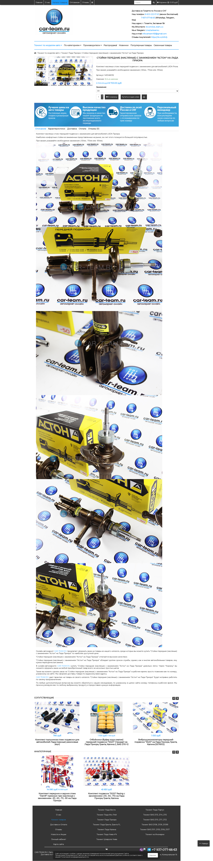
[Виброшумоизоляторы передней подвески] (156, 718)
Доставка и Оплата (58, 824)
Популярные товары (141, 45)
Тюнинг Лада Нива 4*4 (106, 834)
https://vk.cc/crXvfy (159, 37)
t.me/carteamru (152, 30)
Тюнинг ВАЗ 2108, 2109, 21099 (154, 824)
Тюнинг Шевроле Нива (106, 839)
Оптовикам (75, 2)
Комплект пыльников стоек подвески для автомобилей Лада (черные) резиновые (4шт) (57, 742)
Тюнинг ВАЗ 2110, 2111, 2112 (155, 820)
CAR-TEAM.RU (60, 651)
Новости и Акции (58, 834)
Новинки (124, 45)
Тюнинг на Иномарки (154, 834)
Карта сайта (58, 844)
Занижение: (101, 87)
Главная (39, 2)
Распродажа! (110, 45)
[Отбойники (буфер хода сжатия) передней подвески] (106, 718)
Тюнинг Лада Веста (106, 810)
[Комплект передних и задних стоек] (57, 771)
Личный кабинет (58, 839)
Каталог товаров (60, 2)
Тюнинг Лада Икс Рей (106, 815)
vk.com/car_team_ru (154, 27)
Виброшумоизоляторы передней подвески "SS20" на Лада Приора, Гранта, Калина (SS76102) (155, 742)
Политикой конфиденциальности (75, 857)
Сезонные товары (163, 45)
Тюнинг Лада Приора (106, 820)
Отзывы (85, 2)
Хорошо (152, 855)
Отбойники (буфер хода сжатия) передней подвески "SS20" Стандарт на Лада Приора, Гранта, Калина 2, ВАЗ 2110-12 (107, 742)
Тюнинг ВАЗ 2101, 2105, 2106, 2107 (155, 829)
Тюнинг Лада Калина (106, 829)
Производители (92, 45)
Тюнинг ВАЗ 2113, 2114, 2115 (155, 815)
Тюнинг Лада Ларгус (154, 810)
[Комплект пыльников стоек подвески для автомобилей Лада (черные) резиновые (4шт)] (57, 718)
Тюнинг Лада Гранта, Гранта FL (106, 824)
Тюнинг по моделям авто (47, 45)
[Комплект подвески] (106, 771)
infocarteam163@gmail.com (154, 34)
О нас (47, 2)
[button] (41, 83)
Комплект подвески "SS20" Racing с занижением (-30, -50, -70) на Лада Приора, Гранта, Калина (106, 795)
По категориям (72, 45)
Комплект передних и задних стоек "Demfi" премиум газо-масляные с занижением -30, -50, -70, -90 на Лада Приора (57, 797)
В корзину (112, 97)
